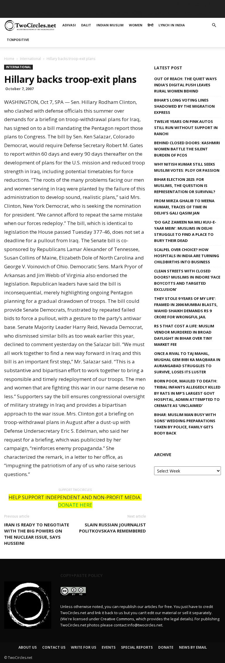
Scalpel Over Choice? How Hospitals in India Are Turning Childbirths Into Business (186, 255)
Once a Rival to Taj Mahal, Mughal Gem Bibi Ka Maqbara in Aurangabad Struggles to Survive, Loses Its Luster (187, 363)
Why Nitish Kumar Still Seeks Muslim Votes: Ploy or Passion (186, 167)
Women (119, 13)
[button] (214, 25)
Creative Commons (117, 618)
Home (9, 58)
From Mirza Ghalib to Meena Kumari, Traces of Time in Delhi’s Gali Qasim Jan (184, 207)
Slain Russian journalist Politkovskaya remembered (112, 528)
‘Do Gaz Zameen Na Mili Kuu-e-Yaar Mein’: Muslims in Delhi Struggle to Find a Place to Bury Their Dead (185, 231)
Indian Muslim (89, 13)
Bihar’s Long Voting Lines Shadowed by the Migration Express (184, 106)
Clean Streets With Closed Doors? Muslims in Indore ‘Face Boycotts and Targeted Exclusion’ (187, 280)
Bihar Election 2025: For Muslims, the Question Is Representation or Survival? (184, 185)
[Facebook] (177, 4)
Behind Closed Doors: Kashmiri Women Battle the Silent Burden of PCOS (187, 149)
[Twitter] (206, 4)
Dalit (62, 13)
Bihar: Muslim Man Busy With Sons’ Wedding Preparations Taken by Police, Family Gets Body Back (185, 424)
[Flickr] (187, 4)
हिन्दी (137, 13)
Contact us (53, 647)
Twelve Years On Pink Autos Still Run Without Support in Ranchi (186, 127)
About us (27, 647)
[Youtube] (216, 4)
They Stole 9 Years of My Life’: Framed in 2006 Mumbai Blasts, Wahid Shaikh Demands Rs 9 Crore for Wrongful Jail (186, 308)
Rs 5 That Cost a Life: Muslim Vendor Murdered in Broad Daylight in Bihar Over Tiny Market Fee (184, 335)
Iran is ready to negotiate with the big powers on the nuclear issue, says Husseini (36, 534)
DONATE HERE (75, 504)
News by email (193, 647)
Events (108, 647)
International (30, 58)
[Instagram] (197, 4)
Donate (165, 647)
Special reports (137, 647)
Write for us (83, 647)
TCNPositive (198, 13)
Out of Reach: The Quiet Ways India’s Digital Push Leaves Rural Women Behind (185, 85)
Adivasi (43, 13)
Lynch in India (162, 13)
